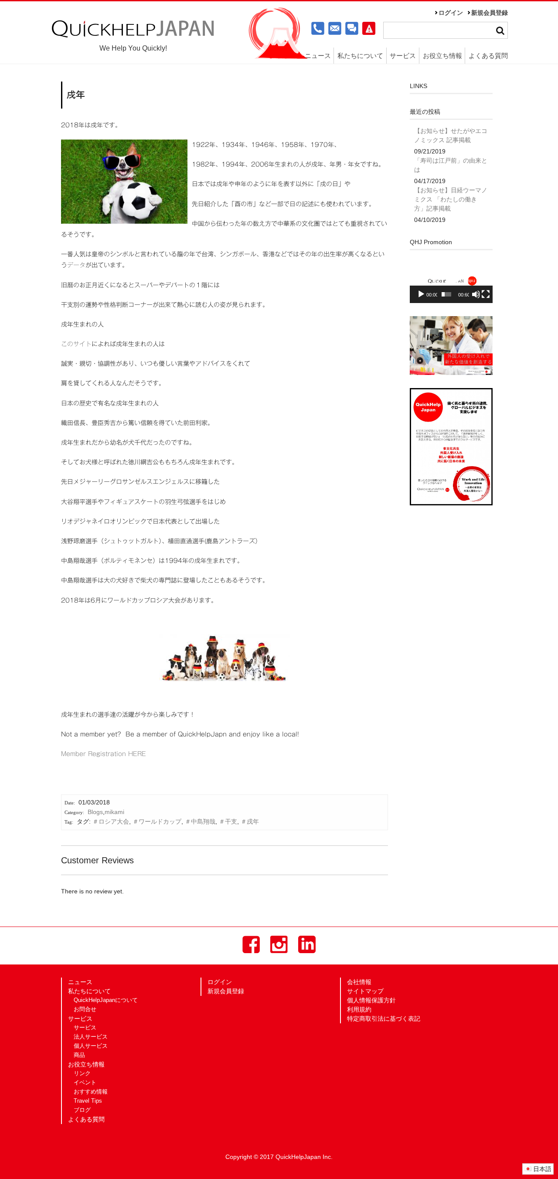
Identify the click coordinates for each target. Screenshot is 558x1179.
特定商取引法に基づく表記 (383, 1018)
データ (76, 265)
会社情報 (359, 981)
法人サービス (91, 1037)
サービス (85, 1028)
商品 (79, 1055)
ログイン (451, 12)
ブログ (82, 1110)
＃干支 (228, 821)
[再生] (421, 294)
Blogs (95, 811)
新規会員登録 (489, 12)
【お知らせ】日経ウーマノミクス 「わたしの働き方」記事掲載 (450, 199)
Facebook (251, 944)
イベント (85, 1083)
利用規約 (359, 1009)
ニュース (318, 55)
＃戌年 (250, 821)
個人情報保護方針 (371, 1000)
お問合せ (85, 1009)
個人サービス (91, 1046)
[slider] (446, 294)
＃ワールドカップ (157, 821)
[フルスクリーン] (485, 294)
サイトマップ (365, 991)
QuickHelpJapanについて (106, 1000)
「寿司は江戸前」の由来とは (450, 165)
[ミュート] (476, 294)
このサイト (76, 344)
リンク (82, 1073)
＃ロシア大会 (110, 821)
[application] (451, 280)
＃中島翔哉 (200, 821)
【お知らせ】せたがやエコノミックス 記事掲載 (450, 135)
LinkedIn (307, 944)
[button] (451, 279)
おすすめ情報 (91, 1092)
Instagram (279, 944)
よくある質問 (488, 55)
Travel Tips (88, 1101)
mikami (114, 811)
